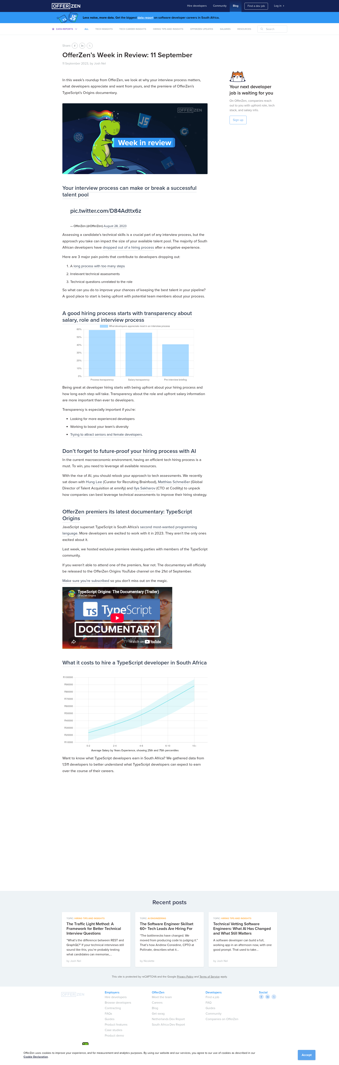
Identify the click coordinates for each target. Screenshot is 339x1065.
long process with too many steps (99, 266)
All (86, 29)
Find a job (212, 997)
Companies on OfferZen (222, 1019)
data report (145, 17)
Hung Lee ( (95, 482)
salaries (225, 29)
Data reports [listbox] (64, 29)
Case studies (113, 1030)
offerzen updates (201, 29)
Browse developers (118, 1002)
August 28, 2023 (115, 226)
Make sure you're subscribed (85, 580)
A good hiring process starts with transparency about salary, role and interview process (127, 316)
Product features (116, 1024)
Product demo (114, 1035)
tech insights (104, 29)
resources (244, 29)
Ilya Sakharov (144, 488)
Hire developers (197, 6)
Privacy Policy (185, 977)
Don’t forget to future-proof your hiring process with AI (129, 451)
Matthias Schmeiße (173, 482)
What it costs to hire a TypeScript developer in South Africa (134, 663)
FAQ (208, 1002)
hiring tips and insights (168, 29)
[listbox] (65, 29)
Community (220, 6)
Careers (157, 1002)
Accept (307, 1055)
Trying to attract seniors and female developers (106, 434)
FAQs (108, 1013)
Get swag (158, 1013)
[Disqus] (135, 831)
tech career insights (132, 29)
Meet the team (162, 997)
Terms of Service (210, 977)
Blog (235, 6)
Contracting (113, 1008)
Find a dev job (256, 6)
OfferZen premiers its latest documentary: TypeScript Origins (127, 515)
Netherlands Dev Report (168, 1019)
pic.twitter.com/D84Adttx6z (105, 210)
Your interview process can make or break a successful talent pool (129, 191)
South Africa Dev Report (168, 1024)
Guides (109, 1019)
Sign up (238, 120)
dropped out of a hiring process (128, 247)
